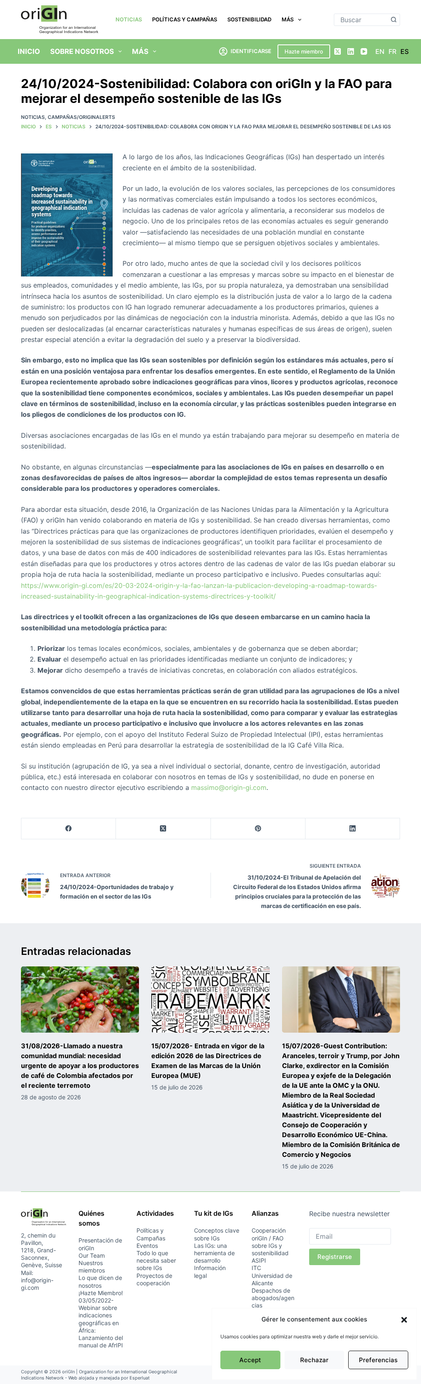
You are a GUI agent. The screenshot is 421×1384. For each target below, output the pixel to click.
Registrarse (334, 1257)
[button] (404, 1320)
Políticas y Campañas (184, 19)
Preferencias (378, 1360)
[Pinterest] (258, 828)
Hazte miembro (304, 51)
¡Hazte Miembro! (101, 1292)
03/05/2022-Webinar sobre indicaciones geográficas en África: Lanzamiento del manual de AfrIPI (101, 1323)
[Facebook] (68, 828)
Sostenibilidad (249, 19)
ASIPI (259, 1260)
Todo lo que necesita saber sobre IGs (156, 1260)
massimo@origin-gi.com (228, 787)
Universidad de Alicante (272, 1279)
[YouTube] (364, 51)
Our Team (92, 1255)
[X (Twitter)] (337, 51)
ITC (256, 1267)
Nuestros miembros (92, 1266)
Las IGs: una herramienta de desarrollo (214, 1253)
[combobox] (361, 20)
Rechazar (314, 1360)
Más (288, 19)
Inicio (29, 51)
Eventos (147, 1245)
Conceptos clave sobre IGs (216, 1234)
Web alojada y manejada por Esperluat (109, 1378)
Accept (250, 1360)
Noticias (129, 19)
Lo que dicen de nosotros (100, 1281)
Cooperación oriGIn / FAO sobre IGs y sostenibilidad (270, 1241)
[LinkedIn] (350, 51)
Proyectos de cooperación (154, 1279)
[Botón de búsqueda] (394, 20)
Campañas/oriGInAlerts (81, 117)
